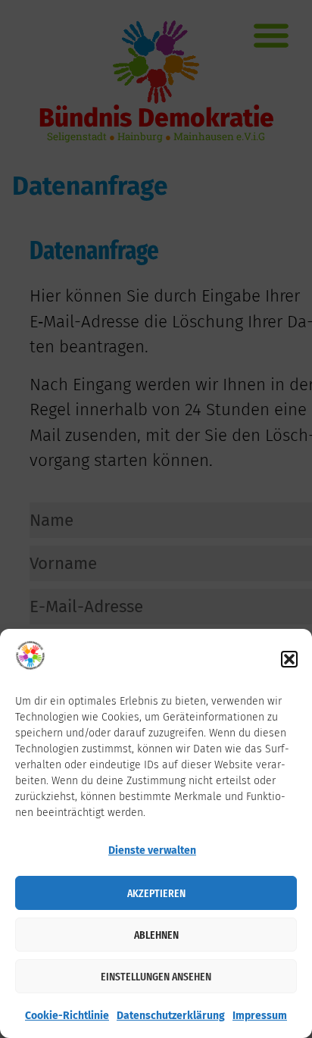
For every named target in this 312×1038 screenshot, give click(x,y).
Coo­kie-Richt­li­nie (67, 1015)
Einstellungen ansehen (156, 976)
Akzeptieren (156, 893)
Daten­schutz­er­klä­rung (171, 1015)
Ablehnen (156, 935)
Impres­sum (259, 1015)
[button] (289, 659)
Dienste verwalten (152, 850)
